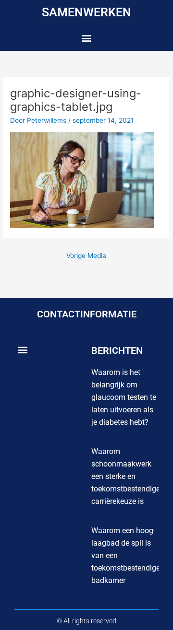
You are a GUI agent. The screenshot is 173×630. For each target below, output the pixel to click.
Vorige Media (86, 255)
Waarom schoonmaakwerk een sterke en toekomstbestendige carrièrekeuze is (125, 476)
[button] (87, 38)
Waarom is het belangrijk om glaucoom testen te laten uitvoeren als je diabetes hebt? (123, 397)
